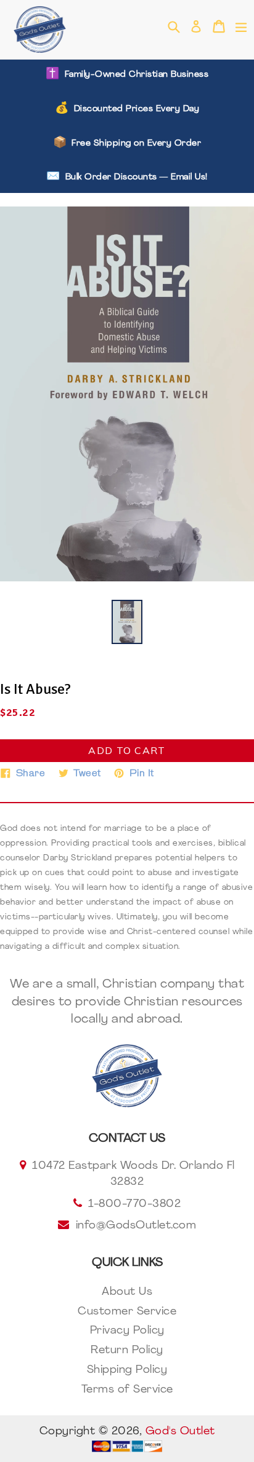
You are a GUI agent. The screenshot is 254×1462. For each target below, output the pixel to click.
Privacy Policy (127, 1331)
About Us (127, 1292)
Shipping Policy (127, 1370)
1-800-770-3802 (134, 1204)
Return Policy (127, 1350)
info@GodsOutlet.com (136, 1226)
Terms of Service (127, 1390)
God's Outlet (180, 1431)
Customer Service (127, 1312)
